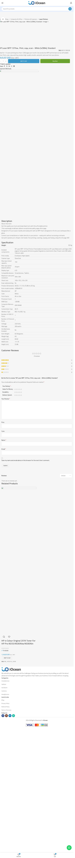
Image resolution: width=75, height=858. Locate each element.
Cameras (4, 815)
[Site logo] (36, 2)
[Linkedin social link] (9, 190)
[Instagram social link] (6, 839)
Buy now (55, 185)
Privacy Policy (5, 827)
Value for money (7, 514)
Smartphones (5, 805)
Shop (6, 19)
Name (3, 564)
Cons (2, 555)
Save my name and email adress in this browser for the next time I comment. (25, 584)
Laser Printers (43, 19)
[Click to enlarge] (3, 19)
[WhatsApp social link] (11, 190)
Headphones (5, 818)
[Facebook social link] (4, 190)
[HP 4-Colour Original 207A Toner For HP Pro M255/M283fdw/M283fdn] (18, 684)
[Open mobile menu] (2, 3)
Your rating (6, 510)
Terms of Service (6, 834)
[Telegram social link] (14, 190)
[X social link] (7, 190)
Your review (5, 523)
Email (3, 573)
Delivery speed (7, 519)
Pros (2, 546)
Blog (2, 824)
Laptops (3, 808)
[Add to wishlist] (9, 760)
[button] (6, 782)
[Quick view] (3, 760)
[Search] (70, 9)
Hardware (4, 812)
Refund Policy (5, 831)
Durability (5, 516)
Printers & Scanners (31, 19)
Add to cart (23, 185)
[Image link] (11, 793)
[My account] (71, 3)
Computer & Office (16, 19)
